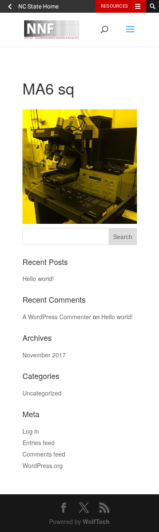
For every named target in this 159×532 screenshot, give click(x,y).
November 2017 (44, 355)
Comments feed (43, 454)
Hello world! (38, 278)
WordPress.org (42, 465)
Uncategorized (41, 393)
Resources (114, 6)
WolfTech (96, 521)
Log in (30, 431)
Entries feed (38, 442)
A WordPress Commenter (56, 316)
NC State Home (38, 6)
